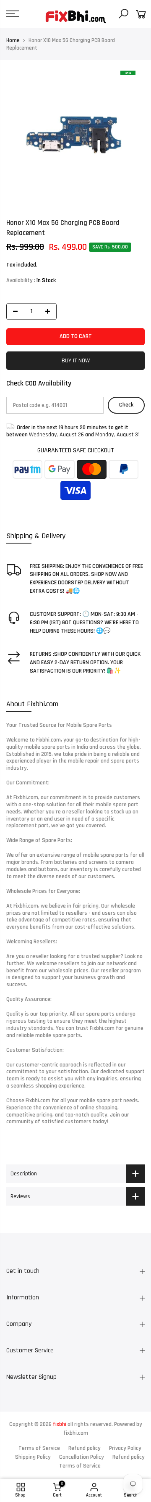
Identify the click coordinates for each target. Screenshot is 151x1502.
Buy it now (76, 360)
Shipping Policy (33, 1457)
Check (126, 405)
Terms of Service (39, 1448)
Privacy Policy (125, 1448)
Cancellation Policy (81, 1457)
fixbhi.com (75, 1433)
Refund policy (84, 1448)
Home (13, 40)
